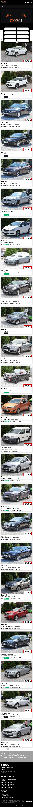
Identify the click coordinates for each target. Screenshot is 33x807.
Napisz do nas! (13, 805)
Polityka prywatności (7, 767)
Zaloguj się (29, 2)
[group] (16, 17)
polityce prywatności (11, 802)
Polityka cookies (5, 769)
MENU (2, 6)
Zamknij (29, 801)
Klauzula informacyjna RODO (9, 771)
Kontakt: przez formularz (8, 797)
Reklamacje (4, 773)
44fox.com (26, 805)
